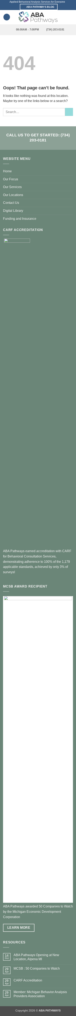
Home (7, 171)
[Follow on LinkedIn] (68, 23)
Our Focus (10, 179)
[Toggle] (70, 179)
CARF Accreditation (28, 980)
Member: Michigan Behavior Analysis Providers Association (40, 994)
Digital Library (13, 210)
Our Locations (13, 195)
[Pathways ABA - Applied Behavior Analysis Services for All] (38, 17)
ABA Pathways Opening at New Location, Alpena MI (36, 957)
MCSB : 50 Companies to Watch (37, 968)
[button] (6, 17)
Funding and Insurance (19, 218)
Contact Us (11, 202)
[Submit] (69, 112)
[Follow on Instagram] (68, 18)
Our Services (12, 187)
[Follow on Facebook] (68, 13)
